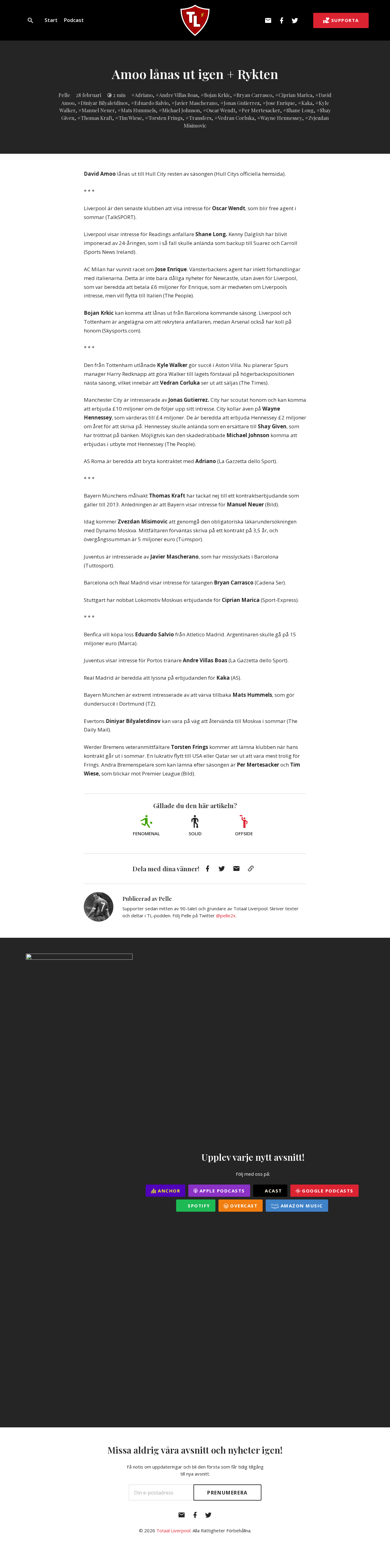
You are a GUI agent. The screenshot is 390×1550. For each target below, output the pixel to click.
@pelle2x (226, 915)
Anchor (168, 1191)
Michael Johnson (181, 110)
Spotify (198, 1206)
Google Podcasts (326, 1191)
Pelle (64, 95)
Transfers (200, 117)
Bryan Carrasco (254, 95)
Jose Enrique (280, 102)
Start (51, 19)
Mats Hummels (138, 110)
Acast (272, 1191)
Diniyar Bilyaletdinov (104, 102)
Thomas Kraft (96, 117)
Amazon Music (301, 1206)
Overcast (243, 1206)
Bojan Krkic (217, 95)
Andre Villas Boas (178, 95)
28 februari (88, 95)
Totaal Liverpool (173, 1530)
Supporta (345, 20)
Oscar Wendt (220, 110)
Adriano (144, 95)
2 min (119, 95)
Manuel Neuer (98, 110)
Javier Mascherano (196, 102)
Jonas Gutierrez (242, 102)
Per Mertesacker (261, 110)
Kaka (306, 102)
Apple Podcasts (221, 1191)
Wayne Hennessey (281, 117)
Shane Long (300, 110)
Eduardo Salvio (151, 102)
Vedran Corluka (236, 117)
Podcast (74, 19)
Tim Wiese (130, 117)
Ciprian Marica (295, 95)
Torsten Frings (165, 117)
